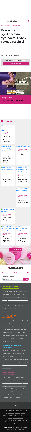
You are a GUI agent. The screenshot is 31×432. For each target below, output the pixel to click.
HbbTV (10, 418)
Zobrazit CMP (20, 429)
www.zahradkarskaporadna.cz (10, 288)
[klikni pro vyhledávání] (28, 21)
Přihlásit (26, 279)
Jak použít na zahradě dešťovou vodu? (16, 300)
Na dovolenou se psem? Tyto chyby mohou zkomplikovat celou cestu (14, 391)
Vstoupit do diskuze (16, 63)
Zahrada (4, 133)
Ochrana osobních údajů (9, 427)
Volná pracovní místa (18, 418)
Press (16, 416)
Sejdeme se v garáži (6, 368)
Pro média (17, 413)
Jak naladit (26, 416)
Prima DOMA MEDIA (18, 411)
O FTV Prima (11, 416)
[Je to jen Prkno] (15, 84)
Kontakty (26, 411)
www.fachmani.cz (7, 347)
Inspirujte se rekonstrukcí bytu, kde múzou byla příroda (14, 365)
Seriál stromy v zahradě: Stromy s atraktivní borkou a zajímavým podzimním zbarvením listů (15, 303)
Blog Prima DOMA (10, 413)
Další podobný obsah (15, 250)
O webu (15, 272)
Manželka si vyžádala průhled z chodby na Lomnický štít (14, 362)
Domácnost (5, 153)
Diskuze (20, 60)
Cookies (14, 429)
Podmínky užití (19, 427)
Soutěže (23, 413)
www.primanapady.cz (8, 374)
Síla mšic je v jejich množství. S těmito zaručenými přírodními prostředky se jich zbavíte (15, 308)
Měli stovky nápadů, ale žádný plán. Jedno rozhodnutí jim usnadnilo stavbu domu (14, 335)
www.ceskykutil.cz (7, 317)
